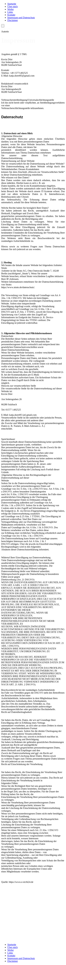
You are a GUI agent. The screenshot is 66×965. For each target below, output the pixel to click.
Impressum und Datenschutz (21, 17)
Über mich (12, 6)
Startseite (11, 3)
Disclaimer (12, 20)
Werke (10, 9)
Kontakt (11, 14)
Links (10, 12)
